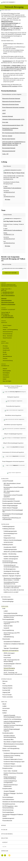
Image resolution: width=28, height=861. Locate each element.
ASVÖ (4, 110)
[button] (14, 479)
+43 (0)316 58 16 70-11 (9, 196)
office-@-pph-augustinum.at (8, 295)
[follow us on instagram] (5, 855)
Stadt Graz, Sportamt (7, 135)
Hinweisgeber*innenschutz (7, 302)
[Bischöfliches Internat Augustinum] (14, 419)
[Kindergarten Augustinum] (14, 401)
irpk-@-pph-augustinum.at (7, 317)
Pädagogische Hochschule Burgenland (11, 101)
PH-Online (7, 199)
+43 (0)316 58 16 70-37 (9, 192)
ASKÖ (4, 113)
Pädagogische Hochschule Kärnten (10, 104)
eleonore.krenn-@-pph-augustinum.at (12, 188)
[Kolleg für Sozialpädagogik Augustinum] (14, 438)
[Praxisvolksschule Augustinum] (14, 410)
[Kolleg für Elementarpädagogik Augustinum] (14, 447)
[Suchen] (1, 846)
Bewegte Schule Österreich (8, 138)
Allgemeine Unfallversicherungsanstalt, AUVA (13, 119)
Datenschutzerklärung (6, 300)
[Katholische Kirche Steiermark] (9, 855)
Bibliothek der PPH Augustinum (9, 86)
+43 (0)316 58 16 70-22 (8, 292)
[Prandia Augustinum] (14, 472)
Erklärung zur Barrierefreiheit (8, 304)
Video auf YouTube (11, 272)
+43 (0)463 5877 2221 (7, 315)
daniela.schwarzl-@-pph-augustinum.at (13, 230)
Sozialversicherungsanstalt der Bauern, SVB (12, 125)
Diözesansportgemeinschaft (8, 151)
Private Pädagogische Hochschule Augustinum (13, 107)
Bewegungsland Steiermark (8, 148)
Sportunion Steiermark (7, 116)
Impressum (3, 298)
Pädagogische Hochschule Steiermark (11, 98)
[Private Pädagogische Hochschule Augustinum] (14, 465)
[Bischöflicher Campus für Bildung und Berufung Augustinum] (14, 392)
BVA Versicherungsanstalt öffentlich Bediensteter (13, 132)
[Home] (9, 2)
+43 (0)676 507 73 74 (9, 234)
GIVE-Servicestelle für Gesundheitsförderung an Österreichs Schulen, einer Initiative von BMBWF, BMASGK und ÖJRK (13, 143)
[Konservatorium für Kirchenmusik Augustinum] (14, 456)
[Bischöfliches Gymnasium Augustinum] (14, 428)
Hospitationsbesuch (7, 61)
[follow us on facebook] (2, 855)
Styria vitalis (5, 122)
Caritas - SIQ (5, 154)
